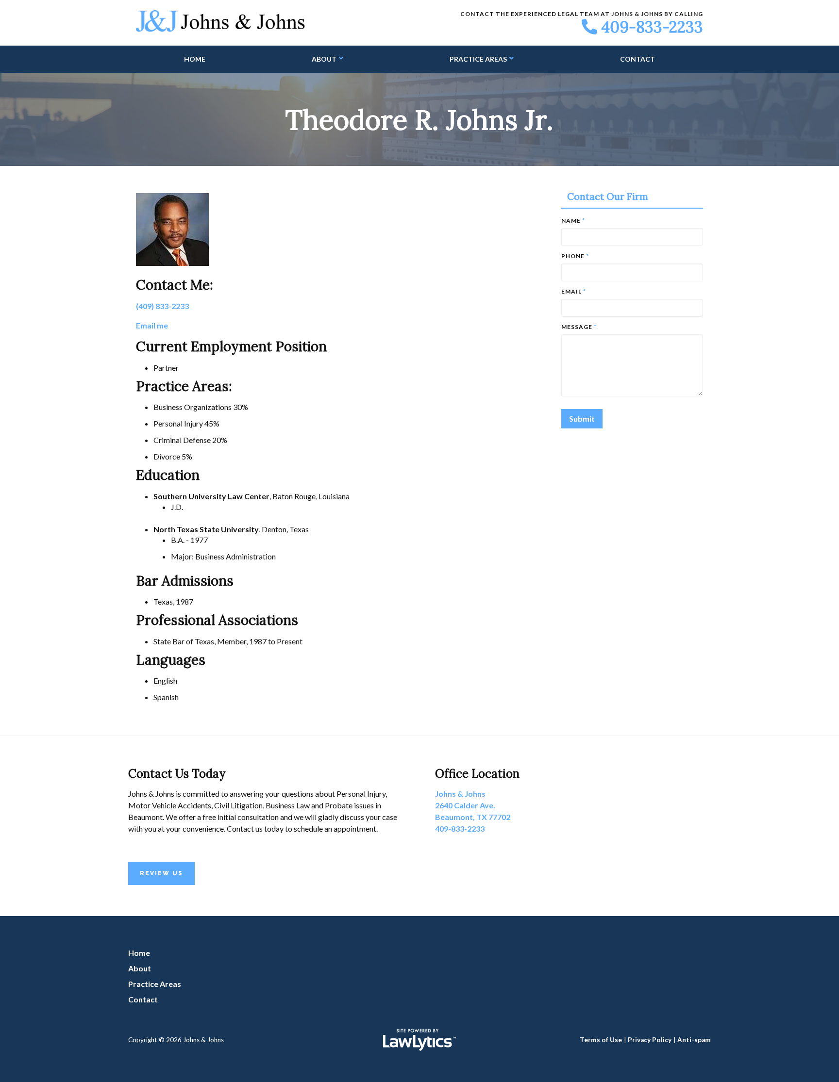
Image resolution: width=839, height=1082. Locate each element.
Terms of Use (601, 1040)
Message (579, 326)
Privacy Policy (649, 1040)
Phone (575, 256)
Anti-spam (694, 1040)
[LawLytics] (419, 1040)
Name (573, 220)
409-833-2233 (652, 27)
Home (194, 59)
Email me (152, 325)
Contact (637, 59)
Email (573, 291)
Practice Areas (478, 59)
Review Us (161, 873)
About (324, 59)
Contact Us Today (176, 773)
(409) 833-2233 (162, 306)
